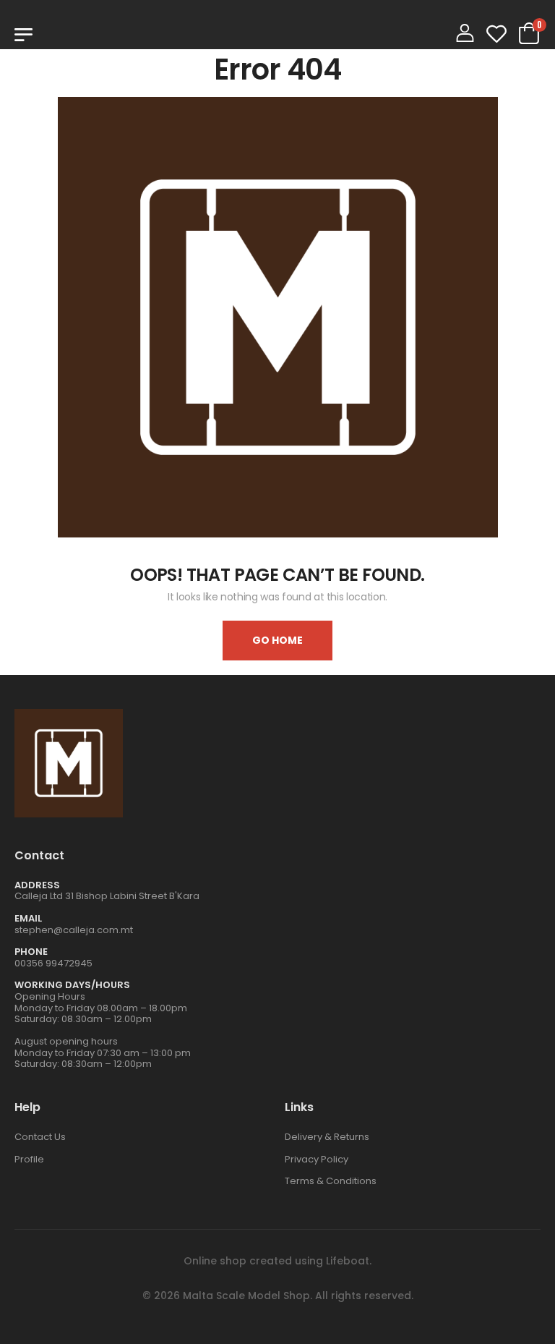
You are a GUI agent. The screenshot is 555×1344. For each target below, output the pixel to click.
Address (37, 885)
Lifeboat (347, 1261)
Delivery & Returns (327, 1137)
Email (28, 918)
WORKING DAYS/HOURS (72, 985)
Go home (277, 640)
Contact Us (40, 1137)
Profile (29, 1159)
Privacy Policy (316, 1159)
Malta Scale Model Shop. (247, 1295)
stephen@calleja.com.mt (73, 930)
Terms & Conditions (331, 1181)
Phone (31, 951)
